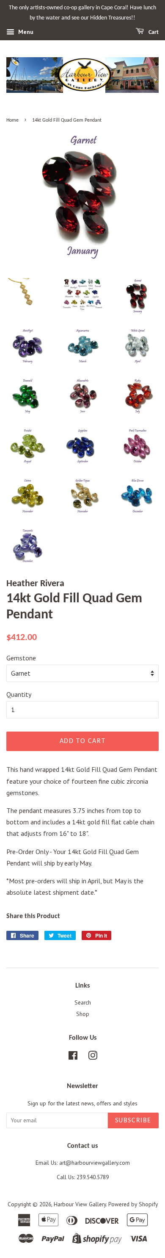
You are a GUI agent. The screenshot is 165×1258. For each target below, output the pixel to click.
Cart (153, 32)
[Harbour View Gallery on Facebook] (73, 1057)
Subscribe (133, 1120)
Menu (24, 32)
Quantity (18, 694)
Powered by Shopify (133, 1204)
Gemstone (21, 658)
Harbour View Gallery (80, 1204)
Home (12, 120)
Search (82, 1002)
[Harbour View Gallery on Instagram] (92, 1057)
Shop (82, 1014)
